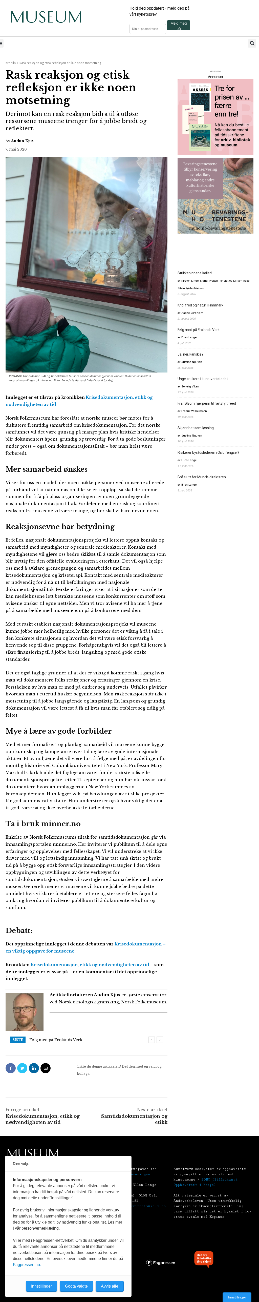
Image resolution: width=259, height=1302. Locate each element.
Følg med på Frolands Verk (199, 330)
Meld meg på (178, 25)
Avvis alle (109, 1286)
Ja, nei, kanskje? (45, 1039)
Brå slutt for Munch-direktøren (202, 477)
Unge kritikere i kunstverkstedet (203, 379)
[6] (215, 196)
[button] (252, 43)
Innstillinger (237, 1297)
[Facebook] (11, 1068)
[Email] (45, 1068)
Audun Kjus (22, 141)
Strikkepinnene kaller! (195, 273)
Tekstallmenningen (131, 1174)
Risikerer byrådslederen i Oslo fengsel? (208, 452)
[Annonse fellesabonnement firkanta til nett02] (215, 117)
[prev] (151, 1040)
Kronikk (11, 63)
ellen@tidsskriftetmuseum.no (136, 1206)
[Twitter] (22, 1068)
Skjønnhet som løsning (196, 428)
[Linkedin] (34, 1068)
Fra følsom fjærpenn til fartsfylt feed (207, 403)
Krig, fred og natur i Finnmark (200, 305)
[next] (160, 1040)
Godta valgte (76, 1286)
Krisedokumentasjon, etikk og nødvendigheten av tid (90, 964)
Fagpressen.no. (27, 1265)
